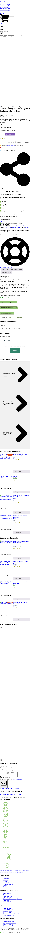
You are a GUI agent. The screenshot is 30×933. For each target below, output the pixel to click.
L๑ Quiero (17, 619)
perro (10, 227)
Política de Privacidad (17, 779)
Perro (3, 771)
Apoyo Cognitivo (7, 896)
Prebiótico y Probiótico (8, 921)
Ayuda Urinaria (7, 912)
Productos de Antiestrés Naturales (9, 307)
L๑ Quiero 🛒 (9, 134)
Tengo (1, 769)
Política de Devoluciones (7, 928)
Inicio (1, 35)
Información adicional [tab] (16, 269)
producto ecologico (16, 227)
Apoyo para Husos (7, 897)
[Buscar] (1, 33)
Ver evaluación (5, 124)
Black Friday (6, 878)
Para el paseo (11, 35)
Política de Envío (14, 929)
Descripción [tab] (5, 269)
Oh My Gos (3, 2)
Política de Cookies (19, 928)
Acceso (15, 350)
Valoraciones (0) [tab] (6, 272)
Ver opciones (18, 471)
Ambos (12, 771)
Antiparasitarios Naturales (7, 313)
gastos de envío (11, 145)
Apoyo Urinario (7, 900)
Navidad (5, 881)
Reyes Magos (6, 882)
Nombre (2, 766)
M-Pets (6, 227)
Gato (7, 771)
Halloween (5, 880)
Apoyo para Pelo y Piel (8, 901)
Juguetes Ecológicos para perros (8, 302)
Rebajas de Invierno (8, 884)
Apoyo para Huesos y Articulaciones (12, 913)
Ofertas (5, 887)
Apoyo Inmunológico (8, 894)
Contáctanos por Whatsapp (15, 317)
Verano (5, 885)
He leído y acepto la (12, 779)
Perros (5, 35)
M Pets (27, 227)
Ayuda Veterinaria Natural (9, 925)
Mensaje (2, 776)
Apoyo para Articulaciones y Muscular (12, 899)
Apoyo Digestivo (7, 893)
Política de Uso (24, 929)
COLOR (3, 130)
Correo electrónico (4, 768)
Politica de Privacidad (5, 777)
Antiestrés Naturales (8, 924)
